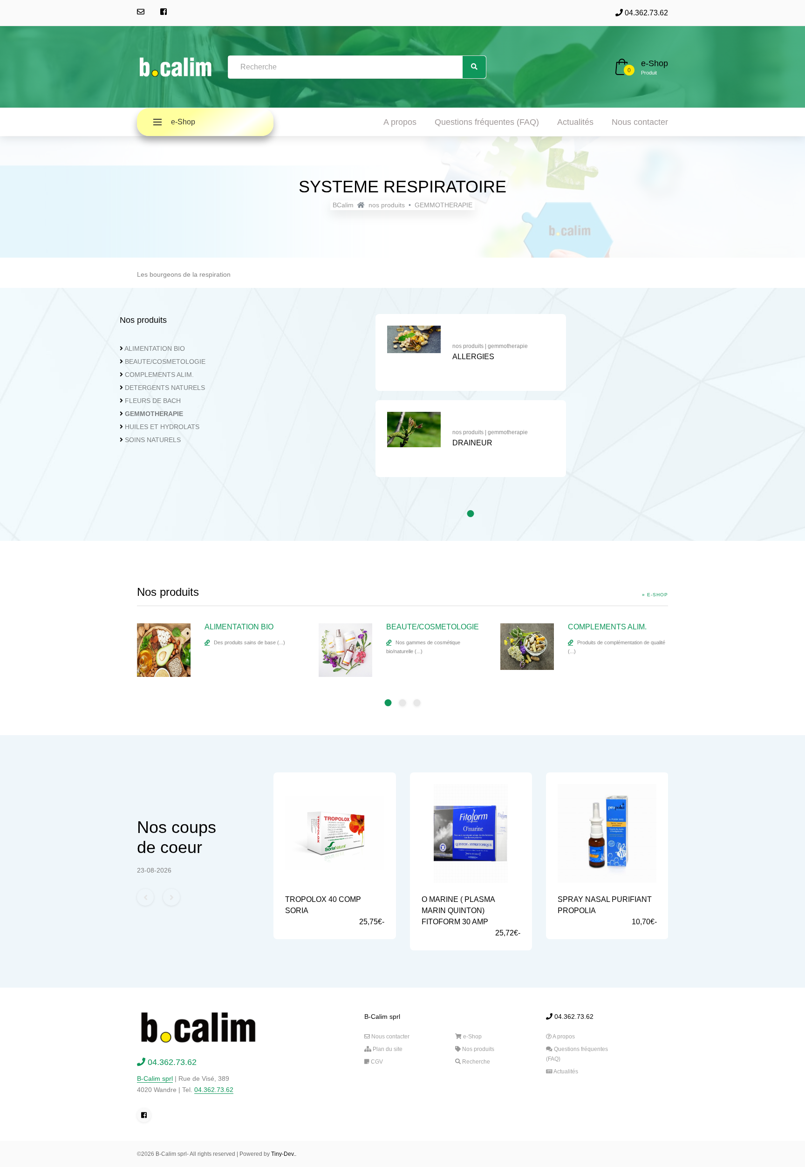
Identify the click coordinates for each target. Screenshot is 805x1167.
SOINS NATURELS (153, 440)
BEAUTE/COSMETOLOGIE (165, 361)
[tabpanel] (470, 400)
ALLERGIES (473, 357)
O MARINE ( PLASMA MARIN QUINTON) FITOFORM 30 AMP (458, 910)
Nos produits (477, 1049)
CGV (376, 1061)
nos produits (386, 205)
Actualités (575, 122)
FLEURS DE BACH (153, 400)
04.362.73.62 (645, 13)
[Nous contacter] (140, 12)
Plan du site (386, 1049)
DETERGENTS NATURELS (165, 387)
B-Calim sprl (155, 1078)
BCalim (343, 205)
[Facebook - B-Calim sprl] (163, 12)
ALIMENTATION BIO (154, 348)
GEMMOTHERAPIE (443, 205)
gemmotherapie (508, 346)
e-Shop (654, 63)
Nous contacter (640, 122)
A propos (399, 122)
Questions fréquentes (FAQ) (487, 122)
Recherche (475, 1061)
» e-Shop (655, 594)
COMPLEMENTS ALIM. (159, 374)
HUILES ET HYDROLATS (162, 426)
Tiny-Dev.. (283, 1154)
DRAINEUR (472, 443)
